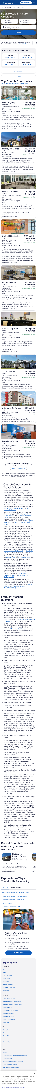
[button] (18, 880)
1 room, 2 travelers (12, 28)
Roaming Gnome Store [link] (9, 987)
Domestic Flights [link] (7, 1007)
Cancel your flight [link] (7, 1058)
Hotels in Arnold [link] (7, 903)
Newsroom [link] (6, 981)
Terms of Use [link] (6, 1036)
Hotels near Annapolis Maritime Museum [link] (14, 896)
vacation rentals (23, 44)
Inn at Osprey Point (24, 557)
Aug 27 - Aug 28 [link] (10, 57)
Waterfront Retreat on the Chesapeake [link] (16, 629)
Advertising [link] (6, 990)
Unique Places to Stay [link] (9, 1019)
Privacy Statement (8, 1087)
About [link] (4, 969)
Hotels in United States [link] (9, 998)
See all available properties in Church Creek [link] (14, 83)
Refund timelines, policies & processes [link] (13, 1061)
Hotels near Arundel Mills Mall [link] (11, 907)
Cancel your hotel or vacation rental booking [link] (15, 1055)
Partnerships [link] (6, 978)
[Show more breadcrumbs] (3, 7)
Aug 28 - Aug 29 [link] (27, 57)
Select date (9, 22)
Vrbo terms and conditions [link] (10, 1039)
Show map (20, 72)
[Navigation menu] (34, 2)
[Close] (35, 1073)
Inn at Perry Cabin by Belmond (13, 551)
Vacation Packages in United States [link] (12, 1004)
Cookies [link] (5, 1033)
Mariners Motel (10, 557)
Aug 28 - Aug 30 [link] (10, 64)
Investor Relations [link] (8, 984)
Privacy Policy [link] (7, 1030)
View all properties (18, 469)
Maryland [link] (8, 7)
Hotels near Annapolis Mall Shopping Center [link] (15, 892)
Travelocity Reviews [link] (8, 1013)
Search (18, 33)
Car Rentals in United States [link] (10, 1010)
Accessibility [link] (6, 1042)
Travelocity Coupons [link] (8, 1016)
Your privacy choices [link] (8, 1045)
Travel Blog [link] (6, 1022)
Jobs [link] (4, 972)
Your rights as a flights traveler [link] (11, 1067)
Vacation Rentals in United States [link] (12, 1001)
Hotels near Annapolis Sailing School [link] (13, 899)
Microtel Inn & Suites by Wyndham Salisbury (15, 586)
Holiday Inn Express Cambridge (13, 508)
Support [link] (5, 1052)
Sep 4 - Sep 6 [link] (26, 64)
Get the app (18, 953)
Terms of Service (19, 1087)
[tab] (5, 887)
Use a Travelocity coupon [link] (10, 1064)
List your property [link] (7, 975)
